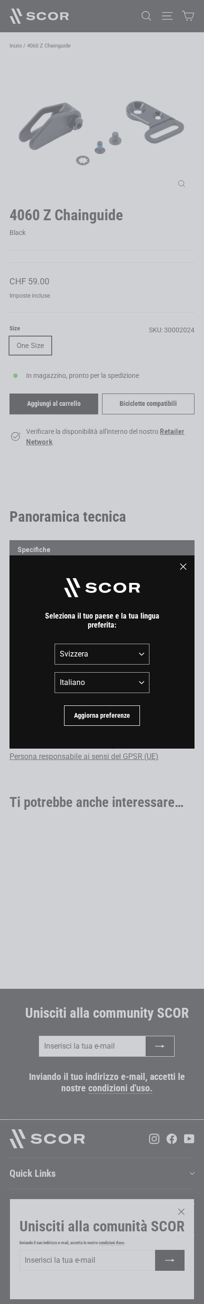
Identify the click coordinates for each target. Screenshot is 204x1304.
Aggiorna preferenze (102, 715)
